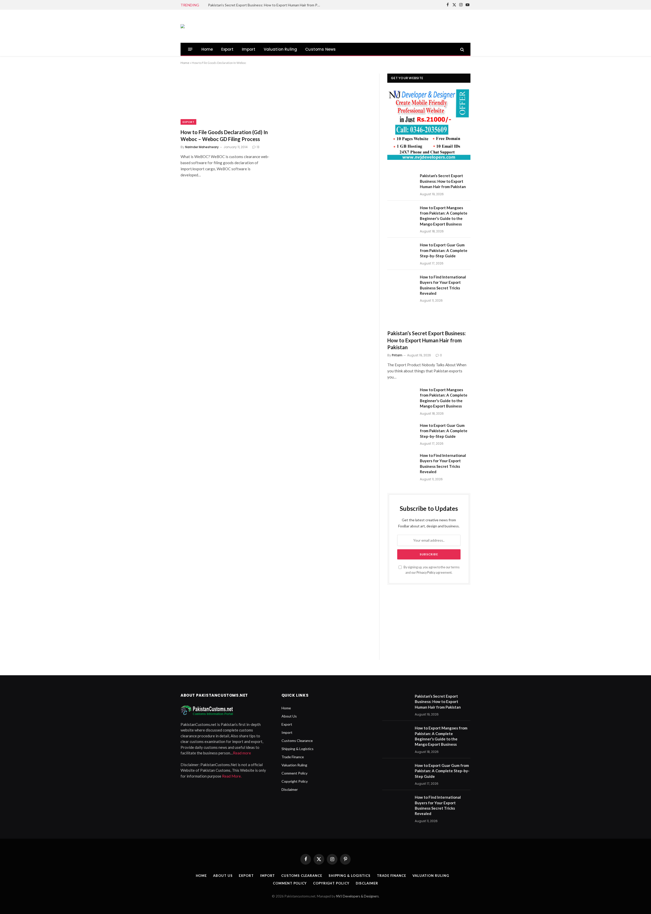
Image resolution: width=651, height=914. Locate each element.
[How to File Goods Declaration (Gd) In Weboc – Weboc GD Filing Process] (226, 99)
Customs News (320, 49)
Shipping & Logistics (298, 749)
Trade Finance (293, 757)
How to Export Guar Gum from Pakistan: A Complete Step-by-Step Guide (443, 250)
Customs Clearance (297, 740)
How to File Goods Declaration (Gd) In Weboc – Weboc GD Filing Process (224, 135)
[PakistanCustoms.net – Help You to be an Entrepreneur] (183, 26)
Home (207, 49)
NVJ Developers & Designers (357, 896)
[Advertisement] (377, 25)
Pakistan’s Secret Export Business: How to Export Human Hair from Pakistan (265, 5)
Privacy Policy (426, 572)
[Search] (461, 49)
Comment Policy (294, 773)
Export (227, 49)
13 (258, 147)
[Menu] (190, 49)
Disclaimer (290, 789)
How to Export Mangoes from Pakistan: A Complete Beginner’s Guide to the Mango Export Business (443, 215)
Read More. (232, 776)
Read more (242, 753)
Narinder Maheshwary (202, 147)
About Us (289, 716)
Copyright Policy (295, 781)
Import (249, 49)
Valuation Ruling (280, 49)
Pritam (397, 355)
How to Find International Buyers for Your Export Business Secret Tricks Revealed (443, 285)
